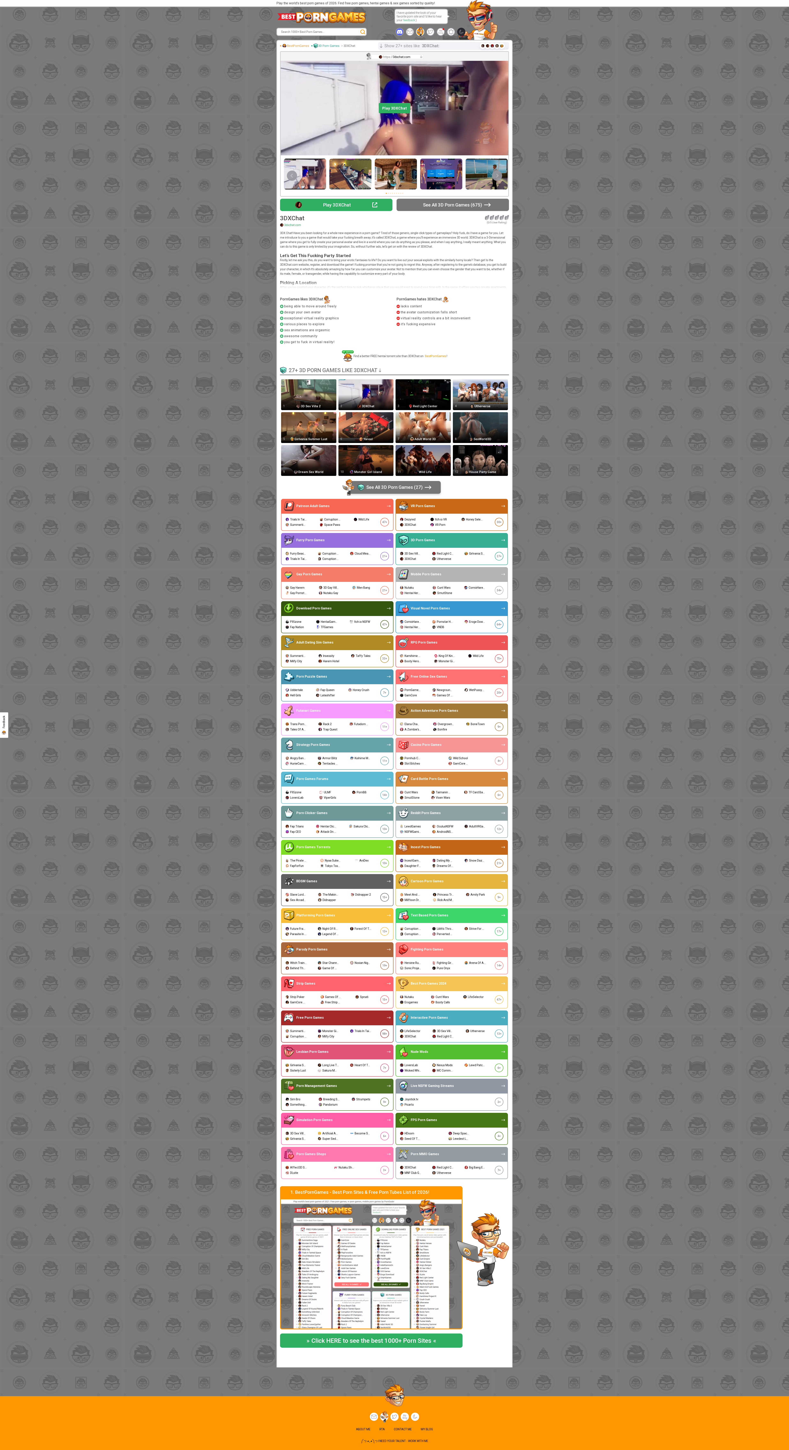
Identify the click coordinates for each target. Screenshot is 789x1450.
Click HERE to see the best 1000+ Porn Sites (371, 1340)
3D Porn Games (328, 46)
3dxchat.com (292, 225)
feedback (409, 20)
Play (394, 108)
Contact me (403, 1429)
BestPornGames (298, 46)
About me (363, 1429)
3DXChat (349, 46)
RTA (382, 1429)
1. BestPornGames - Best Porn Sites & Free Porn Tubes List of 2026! (359, 1192)
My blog (440, 31)
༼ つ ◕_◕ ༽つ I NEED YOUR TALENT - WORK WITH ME (394, 1441)
